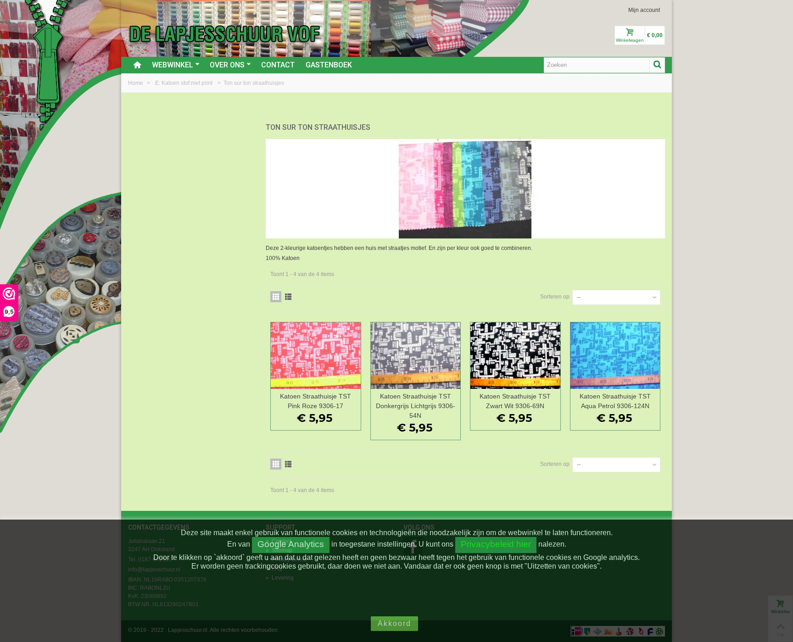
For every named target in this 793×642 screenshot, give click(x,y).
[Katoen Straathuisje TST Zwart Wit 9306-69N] (515, 355)
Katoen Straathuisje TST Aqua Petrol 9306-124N (615, 401)
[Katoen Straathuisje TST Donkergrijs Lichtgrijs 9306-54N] (416, 355)
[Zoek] (657, 65)
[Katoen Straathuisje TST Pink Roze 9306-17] (316, 355)
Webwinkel (172, 65)
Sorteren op (555, 296)
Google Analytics (290, 544)
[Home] (137, 65)
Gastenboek (329, 65)
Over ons (227, 65)
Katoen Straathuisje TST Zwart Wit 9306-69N (515, 401)
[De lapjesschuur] (224, 33)
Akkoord (394, 623)
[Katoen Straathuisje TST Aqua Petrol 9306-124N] (615, 355)
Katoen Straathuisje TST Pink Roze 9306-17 (315, 401)
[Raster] (275, 296)
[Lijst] (288, 296)
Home (136, 83)
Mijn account (644, 10)
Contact (278, 65)
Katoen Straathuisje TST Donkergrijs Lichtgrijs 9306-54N (415, 406)
